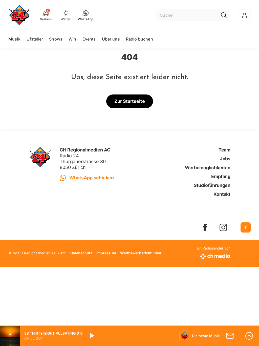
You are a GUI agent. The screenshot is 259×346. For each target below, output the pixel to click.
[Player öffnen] (249, 336)
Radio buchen (139, 39)
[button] (85, 15)
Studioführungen (212, 185)
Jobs (225, 158)
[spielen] (92, 336)
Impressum (106, 253)
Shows (55, 39)
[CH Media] (213, 255)
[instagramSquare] (223, 227)
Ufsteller (35, 39)
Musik (14, 39)
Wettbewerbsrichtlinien (140, 253)
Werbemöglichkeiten (207, 167)
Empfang (220, 176)
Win (72, 39)
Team (224, 149)
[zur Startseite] (19, 15)
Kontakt (221, 194)
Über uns (111, 39)
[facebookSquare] (205, 227)
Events (89, 39)
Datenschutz (81, 253)
